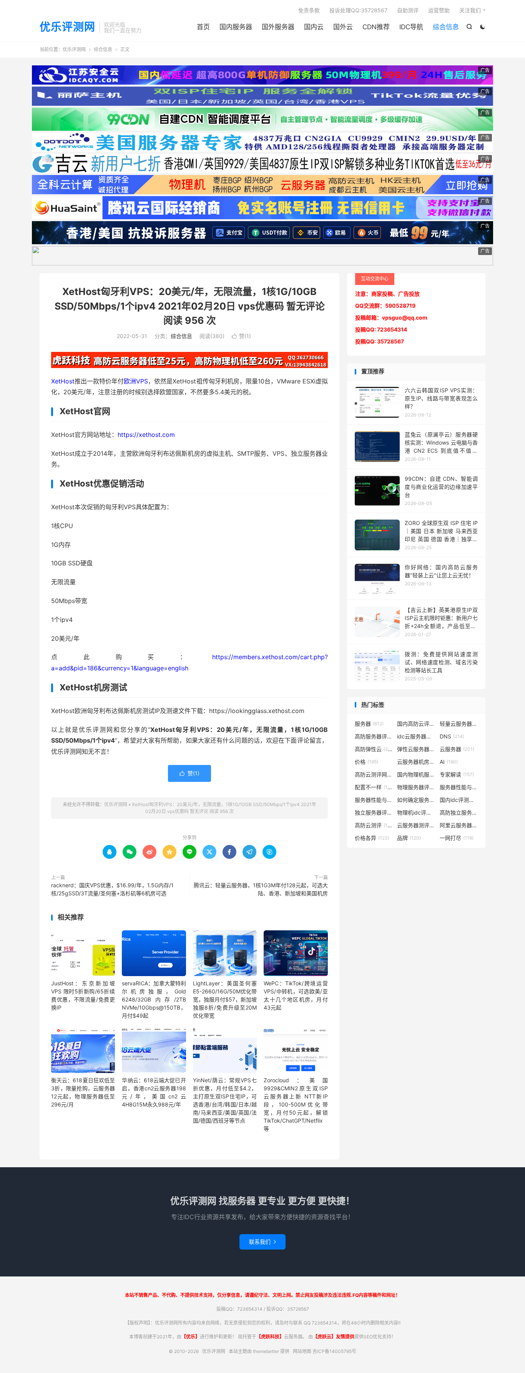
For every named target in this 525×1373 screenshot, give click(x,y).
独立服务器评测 (374, 812)
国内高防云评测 (416, 723)
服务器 (369, 723)
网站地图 (302, 1351)
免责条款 (309, 10)
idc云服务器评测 (416, 736)
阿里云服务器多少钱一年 (459, 825)
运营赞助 (439, 10)
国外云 (343, 27)
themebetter (266, 1351)
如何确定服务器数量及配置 (416, 799)
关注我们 (470, 10)
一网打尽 (456, 838)
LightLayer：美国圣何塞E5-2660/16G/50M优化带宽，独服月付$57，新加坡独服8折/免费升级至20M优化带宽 (225, 999)
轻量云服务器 (459, 723)
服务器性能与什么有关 (374, 799)
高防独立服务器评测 (459, 812)
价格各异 (372, 838)
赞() (241, 336)
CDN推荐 (376, 27)
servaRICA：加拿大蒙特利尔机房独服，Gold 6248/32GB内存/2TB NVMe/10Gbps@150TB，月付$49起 (154, 999)
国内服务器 (235, 27)
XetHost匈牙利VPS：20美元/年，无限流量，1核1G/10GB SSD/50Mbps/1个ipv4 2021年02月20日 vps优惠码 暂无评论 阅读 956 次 (190, 306)
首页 (203, 27)
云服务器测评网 (416, 825)
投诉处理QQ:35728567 (358, 10)
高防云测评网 (374, 774)
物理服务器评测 (416, 787)
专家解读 (457, 774)
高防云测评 (374, 825)
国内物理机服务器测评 (416, 774)
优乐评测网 (67, 27)
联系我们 (262, 1241)
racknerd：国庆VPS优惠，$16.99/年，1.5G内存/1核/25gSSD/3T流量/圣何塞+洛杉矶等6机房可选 (112, 889)
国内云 (314, 27)
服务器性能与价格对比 (459, 787)
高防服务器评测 (374, 736)
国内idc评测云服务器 (459, 799)
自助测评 (408, 10)
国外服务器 (278, 27)
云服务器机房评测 (416, 761)
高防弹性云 (374, 749)
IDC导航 (411, 27)
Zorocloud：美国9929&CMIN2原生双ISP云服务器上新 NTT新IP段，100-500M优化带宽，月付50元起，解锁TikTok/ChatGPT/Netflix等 (295, 1104)
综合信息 (446, 27)
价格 (366, 761)
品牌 (409, 838)
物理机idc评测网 (416, 812)
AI (449, 761)
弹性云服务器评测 (416, 749)
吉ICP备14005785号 (334, 1351)
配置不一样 (374, 787)
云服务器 (457, 749)
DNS (452, 736)
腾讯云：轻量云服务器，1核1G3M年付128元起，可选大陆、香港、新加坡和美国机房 (261, 889)
